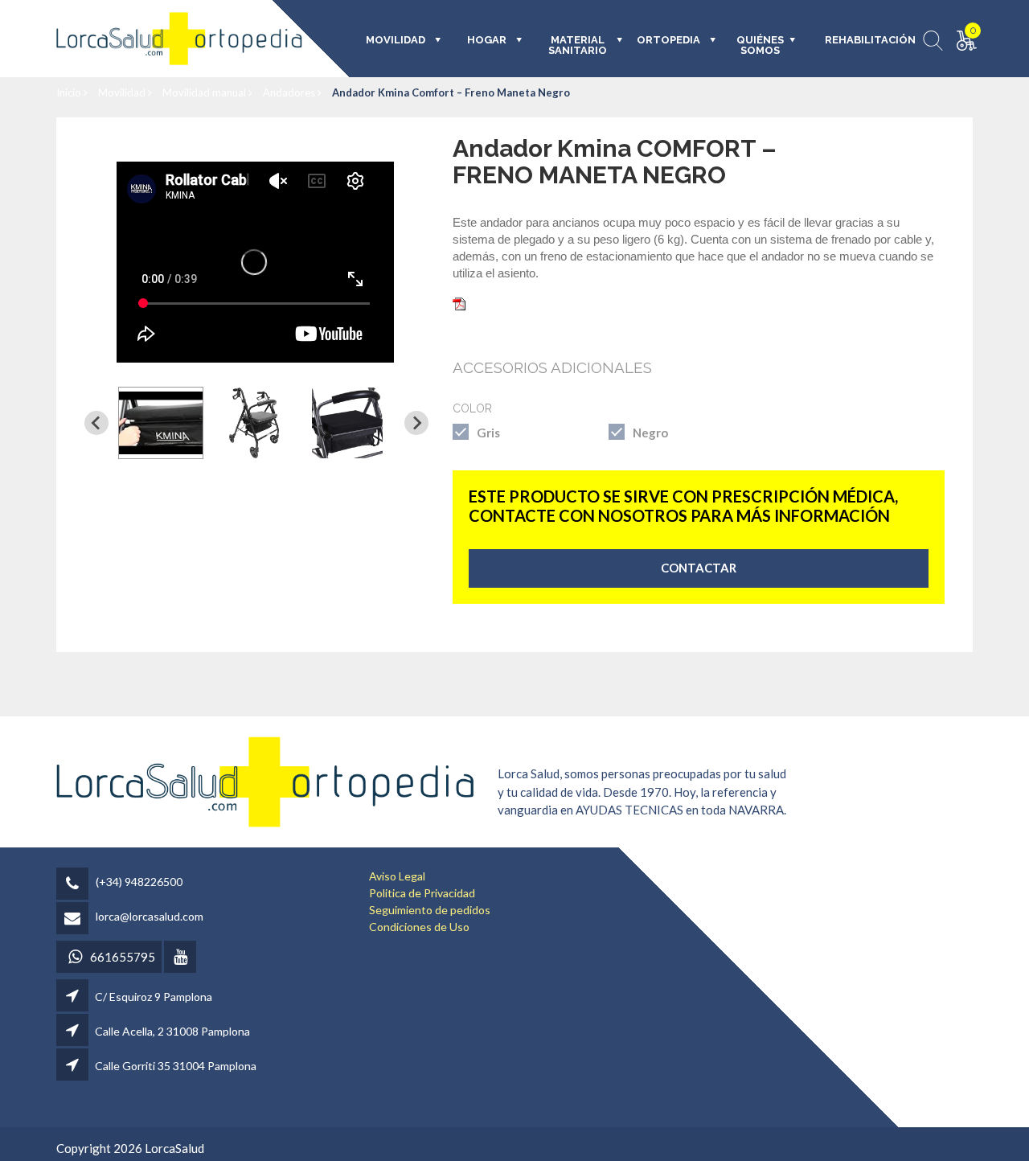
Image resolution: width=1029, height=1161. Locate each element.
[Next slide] (416, 423)
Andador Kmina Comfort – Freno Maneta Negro (451, 92)
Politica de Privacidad (422, 893)
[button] (160, 423)
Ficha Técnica (504, 302)
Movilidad (123, 92)
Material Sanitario (577, 45)
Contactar (698, 567)
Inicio (70, 92)
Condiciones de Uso (419, 926)
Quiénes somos (760, 45)
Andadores (290, 92)
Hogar (486, 40)
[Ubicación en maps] (73, 996)
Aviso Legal (397, 876)
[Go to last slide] (96, 423)
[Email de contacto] (74, 919)
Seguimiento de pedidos (429, 910)
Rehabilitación (859, 40)
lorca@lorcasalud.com (149, 916)
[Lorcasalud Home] (265, 780)
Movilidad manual (205, 92)
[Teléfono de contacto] (74, 885)
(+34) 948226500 (139, 881)
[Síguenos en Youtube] (181, 958)
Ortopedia (668, 40)
